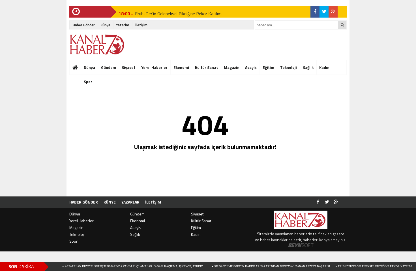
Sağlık (308, 67)
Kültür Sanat (206, 67)
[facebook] (314, 12)
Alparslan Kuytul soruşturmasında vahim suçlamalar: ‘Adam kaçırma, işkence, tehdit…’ (128, 266)
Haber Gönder (84, 25)
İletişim (141, 25)
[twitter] (324, 12)
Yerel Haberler (154, 67)
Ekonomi (181, 67)
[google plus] (333, 12)
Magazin (231, 67)
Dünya (89, 67)
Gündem (108, 67)
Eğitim (268, 67)
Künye (105, 25)
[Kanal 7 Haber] (97, 44)
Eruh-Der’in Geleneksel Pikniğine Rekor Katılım (178, 11)
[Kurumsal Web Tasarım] (301, 246)
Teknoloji (288, 67)
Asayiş (251, 67)
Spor (73, 241)
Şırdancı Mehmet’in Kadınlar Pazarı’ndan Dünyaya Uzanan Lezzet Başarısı (264, 266)
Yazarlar (122, 25)
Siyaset (128, 67)
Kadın (324, 67)
